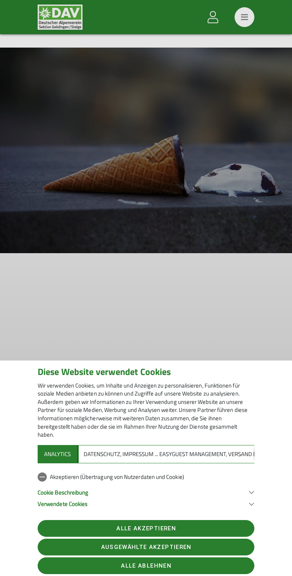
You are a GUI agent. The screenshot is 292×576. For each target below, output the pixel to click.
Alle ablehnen (146, 565)
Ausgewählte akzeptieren (146, 547)
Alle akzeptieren (146, 528)
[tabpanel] (146, 488)
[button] (146, 492)
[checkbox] (146, 477)
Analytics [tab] (57, 454)
